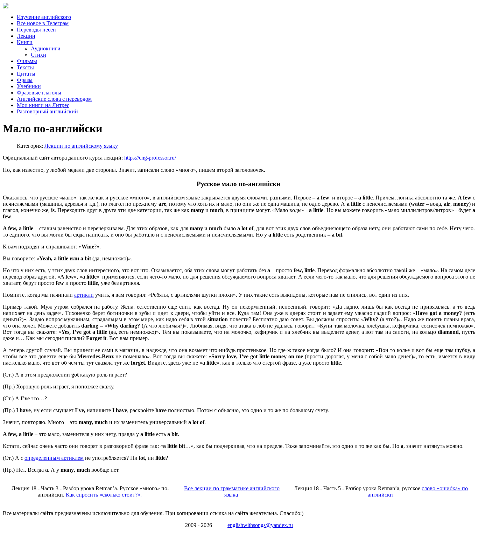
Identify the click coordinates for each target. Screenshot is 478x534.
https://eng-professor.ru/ (150, 158)
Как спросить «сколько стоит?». (104, 495)
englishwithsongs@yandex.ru (260, 525)
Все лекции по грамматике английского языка (232, 491)
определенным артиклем (54, 458)
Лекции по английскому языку (81, 146)
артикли (84, 295)
